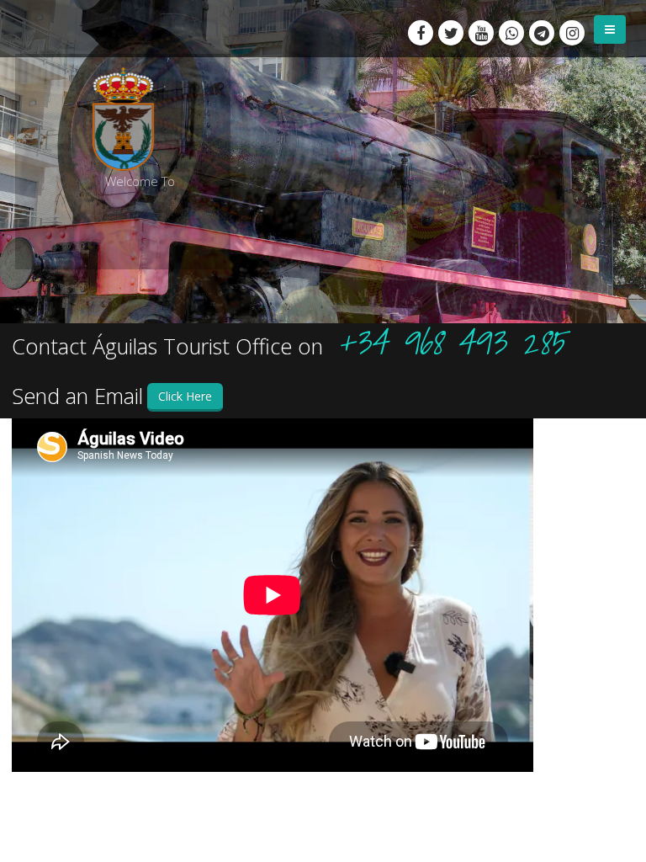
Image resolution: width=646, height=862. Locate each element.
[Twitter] (450, 32)
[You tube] (481, 32)
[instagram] (572, 32)
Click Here (185, 396)
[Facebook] (420, 32)
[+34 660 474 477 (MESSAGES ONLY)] (511, 32)
